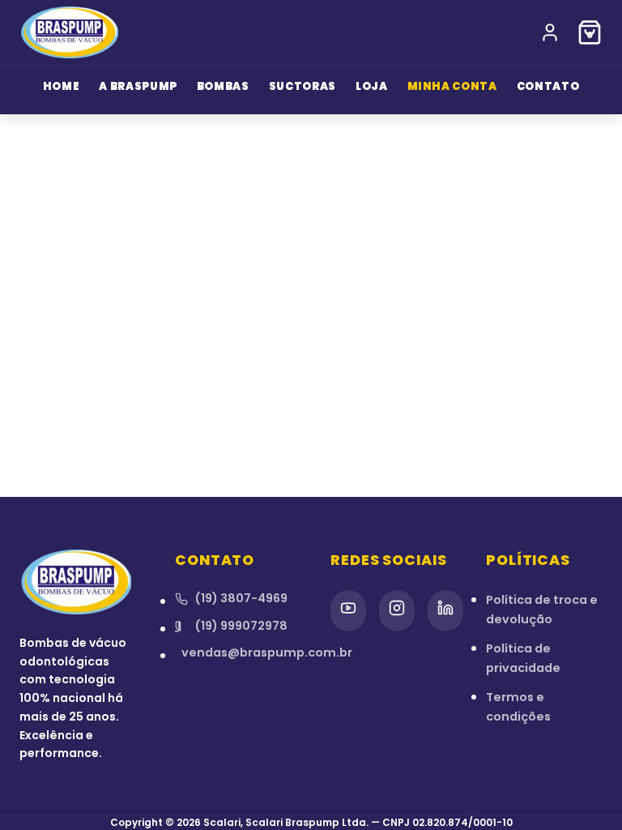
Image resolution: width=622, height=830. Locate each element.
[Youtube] (348, 610)
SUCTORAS (302, 86)
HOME (61, 86)
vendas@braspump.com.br (236, 652)
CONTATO (548, 86)
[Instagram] (397, 610)
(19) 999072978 (241, 626)
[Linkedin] (445, 610)
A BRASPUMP (138, 86)
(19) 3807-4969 (241, 598)
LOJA (372, 86)
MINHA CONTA (452, 86)
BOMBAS (223, 86)
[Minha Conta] (549, 32)
